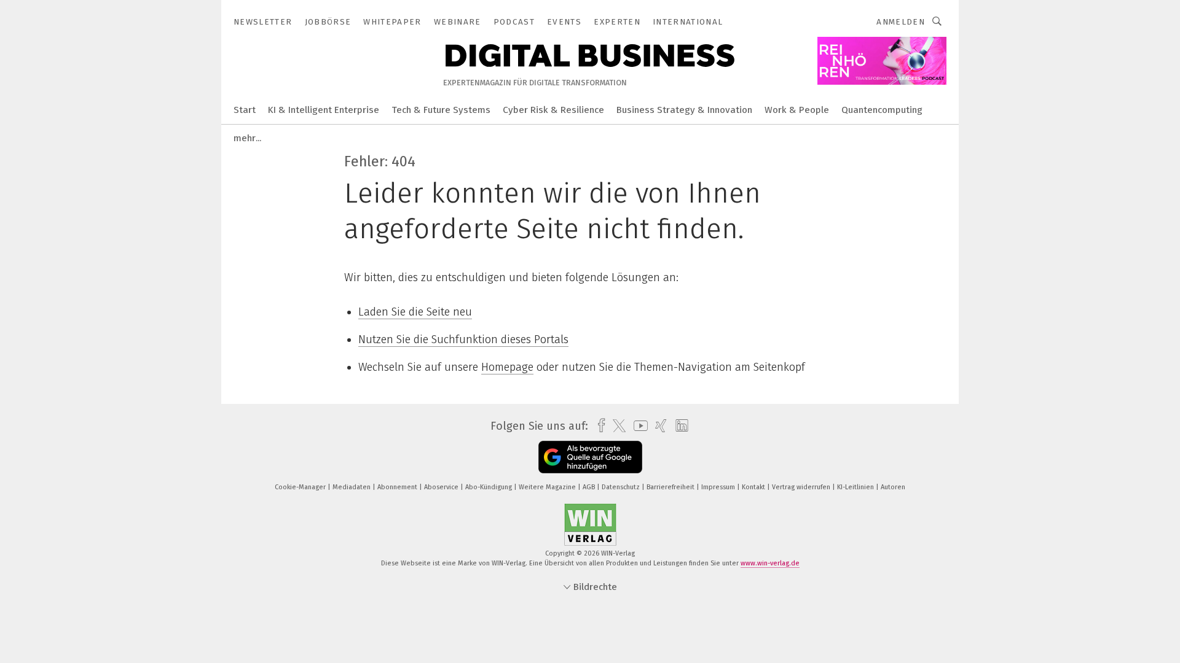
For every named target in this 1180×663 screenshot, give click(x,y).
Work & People (797, 109)
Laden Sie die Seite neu (415, 312)
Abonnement (398, 487)
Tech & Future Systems (440, 109)
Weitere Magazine (548, 487)
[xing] (658, 425)
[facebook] (598, 425)
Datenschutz (622, 487)
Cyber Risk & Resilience (553, 109)
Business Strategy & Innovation (684, 109)
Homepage (507, 367)
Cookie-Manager (301, 487)
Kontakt (754, 487)
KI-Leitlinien (856, 487)
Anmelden (900, 22)
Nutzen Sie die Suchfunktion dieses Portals (463, 339)
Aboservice (442, 487)
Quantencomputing (881, 109)
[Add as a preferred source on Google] (590, 457)
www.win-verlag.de (770, 563)
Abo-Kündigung (489, 487)
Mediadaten (352, 487)
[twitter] (616, 426)
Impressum (719, 487)
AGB (590, 487)
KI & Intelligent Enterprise (323, 109)
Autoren (893, 487)
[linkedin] (679, 426)
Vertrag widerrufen (802, 487)
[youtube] (637, 425)
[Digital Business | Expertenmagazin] (245, 109)
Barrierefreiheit (671, 487)
